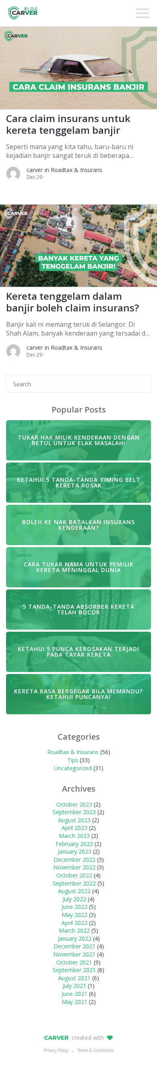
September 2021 (74, 970)
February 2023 (74, 844)
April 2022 (74, 923)
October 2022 (74, 875)
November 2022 (74, 867)
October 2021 (74, 962)
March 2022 (74, 930)
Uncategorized (73, 768)
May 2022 (74, 915)
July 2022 (74, 899)
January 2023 (74, 851)
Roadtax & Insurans (73, 752)
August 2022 (74, 891)
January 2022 (74, 938)
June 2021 (74, 993)
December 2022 (74, 859)
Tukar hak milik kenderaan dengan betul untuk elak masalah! (79, 440)
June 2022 (74, 906)
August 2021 (74, 978)
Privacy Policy (56, 1050)
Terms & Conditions (95, 1050)
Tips (72, 760)
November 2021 (74, 954)
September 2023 (74, 812)
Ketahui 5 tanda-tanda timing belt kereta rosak (78, 482)
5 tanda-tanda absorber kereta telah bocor (78, 609)
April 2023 (74, 828)
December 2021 (74, 946)
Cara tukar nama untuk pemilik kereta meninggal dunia (79, 567)
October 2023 (74, 804)
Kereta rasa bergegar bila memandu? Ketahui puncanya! (78, 694)
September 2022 (74, 883)
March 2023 (74, 836)
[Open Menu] (142, 13)
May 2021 (74, 1002)
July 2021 (74, 985)
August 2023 (74, 820)
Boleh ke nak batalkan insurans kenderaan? (78, 524)
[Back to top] (137, 1048)
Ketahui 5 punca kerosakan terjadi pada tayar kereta (78, 651)
